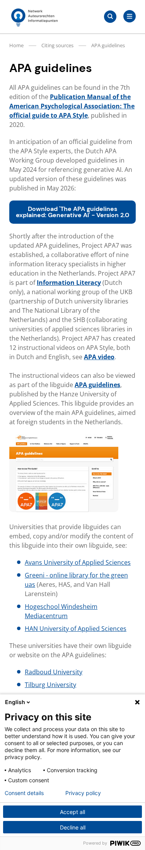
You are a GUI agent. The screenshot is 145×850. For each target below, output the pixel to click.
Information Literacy (69, 282)
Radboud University (53, 672)
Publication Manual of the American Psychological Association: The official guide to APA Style (72, 106)
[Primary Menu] (129, 16)
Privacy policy (83, 793)
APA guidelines (97, 384)
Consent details (24, 793)
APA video (99, 357)
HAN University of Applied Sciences (75, 628)
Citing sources (57, 45)
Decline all (72, 827)
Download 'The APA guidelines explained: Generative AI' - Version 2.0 (72, 212)
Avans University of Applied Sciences (78, 562)
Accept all (72, 812)
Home (16, 45)
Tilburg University (50, 684)
